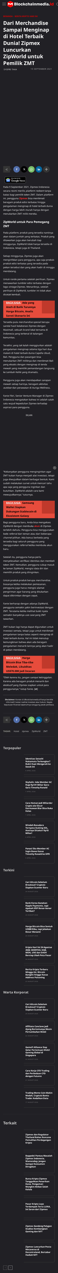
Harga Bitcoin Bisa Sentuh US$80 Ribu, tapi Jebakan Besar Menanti (39, 929)
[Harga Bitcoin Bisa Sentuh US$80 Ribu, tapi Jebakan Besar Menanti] (13, 931)
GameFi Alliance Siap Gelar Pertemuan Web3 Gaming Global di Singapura (37, 1051)
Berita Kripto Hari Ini (26, 16)
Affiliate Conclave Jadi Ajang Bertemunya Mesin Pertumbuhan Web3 (38, 1029)
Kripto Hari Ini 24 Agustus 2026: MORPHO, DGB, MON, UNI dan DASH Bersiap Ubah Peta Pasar (38, 951)
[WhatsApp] (31, 169)
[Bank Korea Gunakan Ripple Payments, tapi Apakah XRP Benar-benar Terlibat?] (13, 909)
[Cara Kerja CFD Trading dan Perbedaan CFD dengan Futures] (13, 1075)
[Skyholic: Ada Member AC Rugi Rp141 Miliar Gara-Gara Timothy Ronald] (13, 786)
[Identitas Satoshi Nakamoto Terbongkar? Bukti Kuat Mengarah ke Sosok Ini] (13, 764)
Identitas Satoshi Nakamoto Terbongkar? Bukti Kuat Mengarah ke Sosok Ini (38, 762)
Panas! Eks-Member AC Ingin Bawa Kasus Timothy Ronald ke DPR (37, 851)
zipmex (25, 731)
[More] (46, 169)
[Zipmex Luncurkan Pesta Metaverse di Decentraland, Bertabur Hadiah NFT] (13, 1252)
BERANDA (8, 16)
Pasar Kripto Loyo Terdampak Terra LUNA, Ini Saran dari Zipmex (38, 1206)
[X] (24, 169)
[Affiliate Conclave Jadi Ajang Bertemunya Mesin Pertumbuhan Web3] (13, 1031)
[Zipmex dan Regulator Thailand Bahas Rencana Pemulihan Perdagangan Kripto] (13, 1140)
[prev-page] (5, 1268)
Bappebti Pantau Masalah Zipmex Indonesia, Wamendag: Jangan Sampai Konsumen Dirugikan (38, 1161)
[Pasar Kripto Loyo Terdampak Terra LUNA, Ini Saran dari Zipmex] (13, 1208)
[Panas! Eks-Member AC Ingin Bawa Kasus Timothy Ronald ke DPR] (13, 853)
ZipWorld (36, 731)
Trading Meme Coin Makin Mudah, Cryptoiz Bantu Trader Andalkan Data (38, 1095)
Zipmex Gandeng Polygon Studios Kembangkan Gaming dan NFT (38, 1229)
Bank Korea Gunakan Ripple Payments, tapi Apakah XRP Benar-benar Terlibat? (38, 907)
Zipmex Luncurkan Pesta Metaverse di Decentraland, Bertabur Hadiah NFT (38, 1250)
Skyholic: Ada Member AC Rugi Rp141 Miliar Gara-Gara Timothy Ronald (38, 785)
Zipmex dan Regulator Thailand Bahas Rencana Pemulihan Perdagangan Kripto (38, 1138)
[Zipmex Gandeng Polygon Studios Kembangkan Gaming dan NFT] (13, 1230)
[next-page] (10, 1268)
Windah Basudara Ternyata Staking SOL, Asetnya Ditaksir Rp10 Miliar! (36, 829)
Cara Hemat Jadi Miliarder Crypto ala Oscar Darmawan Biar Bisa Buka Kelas (39, 807)
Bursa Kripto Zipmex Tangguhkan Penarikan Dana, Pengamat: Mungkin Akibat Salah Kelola (37, 1184)
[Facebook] (16, 169)
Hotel (16, 731)
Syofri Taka (10, 69)
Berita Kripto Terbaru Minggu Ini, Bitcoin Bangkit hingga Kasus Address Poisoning (36, 973)
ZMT (45, 731)
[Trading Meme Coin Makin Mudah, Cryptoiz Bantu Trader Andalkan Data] (13, 1097)
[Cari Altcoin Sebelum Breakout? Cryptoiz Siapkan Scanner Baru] (13, 886)
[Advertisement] (29, 101)
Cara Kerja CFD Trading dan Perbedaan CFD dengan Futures (37, 1073)
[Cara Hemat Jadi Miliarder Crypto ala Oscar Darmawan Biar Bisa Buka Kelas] (13, 809)
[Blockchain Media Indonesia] (30, 4)
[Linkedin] (39, 169)
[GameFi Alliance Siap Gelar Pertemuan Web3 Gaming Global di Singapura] (13, 1053)
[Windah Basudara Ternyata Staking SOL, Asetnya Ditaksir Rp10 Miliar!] (13, 831)
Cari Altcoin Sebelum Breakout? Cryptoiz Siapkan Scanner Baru (36, 885)
